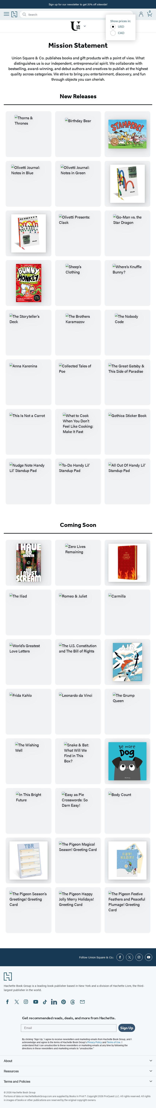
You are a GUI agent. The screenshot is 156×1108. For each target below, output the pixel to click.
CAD (121, 33)
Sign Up (126, 1028)
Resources (11, 1071)
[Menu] (6, 14)
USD (121, 26)
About (8, 1060)
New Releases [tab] (78, 96)
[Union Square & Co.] (85, 26)
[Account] (141, 14)
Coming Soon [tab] (78, 524)
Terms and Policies (17, 1081)
